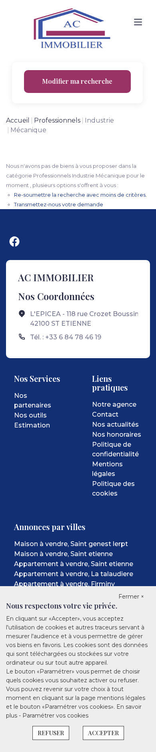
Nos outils (30, 415)
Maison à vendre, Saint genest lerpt (71, 544)
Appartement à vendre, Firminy (64, 584)
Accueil (18, 120)
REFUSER (51, 733)
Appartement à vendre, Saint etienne (73, 564)
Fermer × (131, 596)
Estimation (32, 425)
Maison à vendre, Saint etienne (63, 554)
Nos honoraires (116, 434)
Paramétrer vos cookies (55, 715)
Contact (105, 414)
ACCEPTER (103, 733)
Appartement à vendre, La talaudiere (73, 574)
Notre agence (114, 404)
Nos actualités (115, 424)
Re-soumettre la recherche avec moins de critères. (80, 195)
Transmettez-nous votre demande (58, 204)
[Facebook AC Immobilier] (14, 242)
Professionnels (57, 120)
